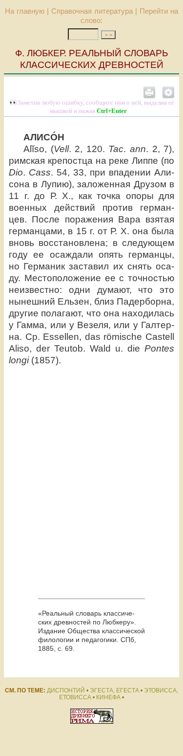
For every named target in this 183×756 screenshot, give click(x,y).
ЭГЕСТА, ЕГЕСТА (114, 690)
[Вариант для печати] (149, 92)
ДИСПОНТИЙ (66, 690)
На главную (24, 11)
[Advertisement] (91, 482)
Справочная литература (92, 11)
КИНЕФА (108, 697)
